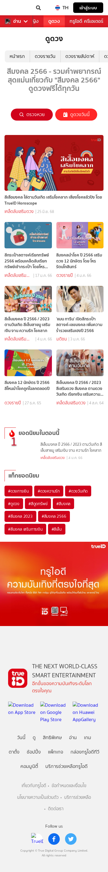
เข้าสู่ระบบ (88, 7)
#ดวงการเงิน (18, 491)
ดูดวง (54, 21)
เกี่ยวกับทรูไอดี (34, 786)
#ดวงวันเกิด (78, 491)
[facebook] (54, 839)
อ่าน (17, 21)
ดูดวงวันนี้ (80, 114)
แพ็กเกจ (55, 751)
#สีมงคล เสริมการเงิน (25, 529)
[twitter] (71, 839)
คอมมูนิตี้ (29, 766)
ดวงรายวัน (45, 56)
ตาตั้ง (14, 751)
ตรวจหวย (35, 114)
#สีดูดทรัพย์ (37, 504)
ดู (34, 737)
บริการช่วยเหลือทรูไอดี (66, 766)
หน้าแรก (17, 56)
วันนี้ (21, 737)
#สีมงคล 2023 (20, 516)
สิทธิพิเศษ (52, 737)
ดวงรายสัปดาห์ (79, 56)
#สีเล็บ (57, 529)
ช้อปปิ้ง (34, 751)
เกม (87, 737)
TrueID (17, 7)
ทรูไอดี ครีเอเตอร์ (86, 21)
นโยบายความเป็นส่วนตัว (37, 797)
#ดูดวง (14, 504)
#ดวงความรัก (49, 491)
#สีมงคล (63, 504)
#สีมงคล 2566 (54, 516)
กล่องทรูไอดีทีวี (84, 751)
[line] (37, 839)
